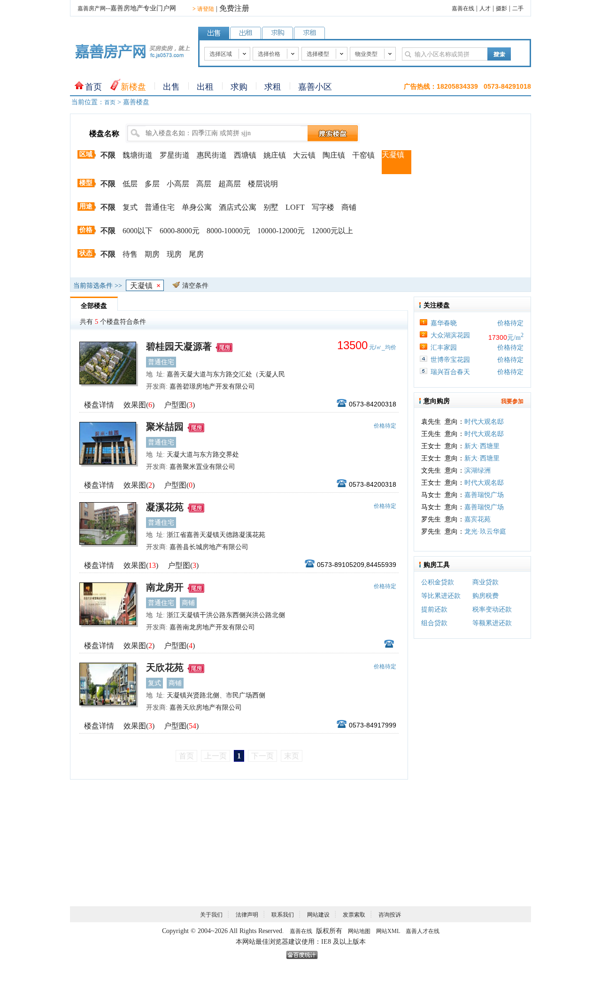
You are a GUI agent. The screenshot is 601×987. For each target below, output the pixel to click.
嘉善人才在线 (422, 931)
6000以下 (138, 231)
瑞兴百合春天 (450, 371)
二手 (518, 8)
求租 (272, 87)
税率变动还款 (492, 609)
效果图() (138, 405)
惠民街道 (212, 155)
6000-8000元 (180, 231)
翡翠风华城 (480, 536)
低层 (130, 184)
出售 (171, 87)
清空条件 (195, 285)
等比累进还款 (441, 595)
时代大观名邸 (484, 426)
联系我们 (282, 914)
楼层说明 (263, 184)
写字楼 (323, 207)
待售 (130, 254)
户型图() (179, 405)
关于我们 (211, 914)
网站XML (388, 931)
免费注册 (234, 8)
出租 (205, 87)
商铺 (348, 207)
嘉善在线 (463, 8)
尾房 (196, 254)
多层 (152, 184)
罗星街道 (175, 155)
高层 (203, 184)
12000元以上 (332, 231)
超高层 (229, 184)
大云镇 (304, 155)
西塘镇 (245, 155)
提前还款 (434, 609)
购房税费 (485, 595)
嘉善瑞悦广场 (484, 487)
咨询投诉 (389, 914)
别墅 (270, 207)
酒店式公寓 (237, 207)
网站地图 (359, 931)
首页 (93, 87)
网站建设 (318, 914)
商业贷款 (485, 582)
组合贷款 (434, 623)
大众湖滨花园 (450, 335)
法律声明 (247, 914)
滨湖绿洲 (477, 463)
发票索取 (354, 914)
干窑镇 (363, 155)
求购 (239, 87)
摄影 (501, 8)
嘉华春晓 (444, 323)
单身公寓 (197, 207)
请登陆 (203, 9)
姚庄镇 (274, 155)
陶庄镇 (334, 155)
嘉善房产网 (91, 8)
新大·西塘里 (482, 438)
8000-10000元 (228, 231)
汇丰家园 (444, 347)
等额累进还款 (492, 623)
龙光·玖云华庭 (485, 524)
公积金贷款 (437, 582)
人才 (485, 8)
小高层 (178, 184)
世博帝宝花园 (450, 359)
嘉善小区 (315, 87)
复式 (130, 207)
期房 (152, 254)
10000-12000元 (281, 231)
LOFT (295, 207)
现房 (174, 254)
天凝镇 (393, 155)
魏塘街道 (138, 155)
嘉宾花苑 (477, 511)
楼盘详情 (99, 405)
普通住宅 (160, 207)
